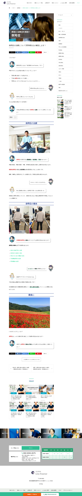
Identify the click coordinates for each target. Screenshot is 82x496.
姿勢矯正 (12, 40)
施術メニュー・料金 (39, 2)
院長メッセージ (55, 2)
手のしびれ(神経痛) (62, 46)
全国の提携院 (72, 2)
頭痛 (59, 40)
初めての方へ (29, 2)
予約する (30, 447)
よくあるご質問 (64, 2)
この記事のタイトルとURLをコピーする (31, 359)
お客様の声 (47, 2)
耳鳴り (60, 71)
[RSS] (42, 484)
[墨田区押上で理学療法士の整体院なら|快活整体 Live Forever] (9, 2)
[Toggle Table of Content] (14, 117)
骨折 (59, 87)
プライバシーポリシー (67, 490)
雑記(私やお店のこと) (63, 90)
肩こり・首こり (62, 31)
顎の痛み (60, 50)
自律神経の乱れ (62, 37)
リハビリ (60, 28)
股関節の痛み (61, 53)
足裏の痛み (61, 65)
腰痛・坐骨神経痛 (62, 34)
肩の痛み (60, 59)
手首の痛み (61, 62)
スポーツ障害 (61, 68)
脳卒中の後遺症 (62, 84)
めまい (60, 75)
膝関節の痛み (61, 56)
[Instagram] (40, 484)
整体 (59, 25)
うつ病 (60, 81)
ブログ (78, 2)
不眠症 (60, 78)
